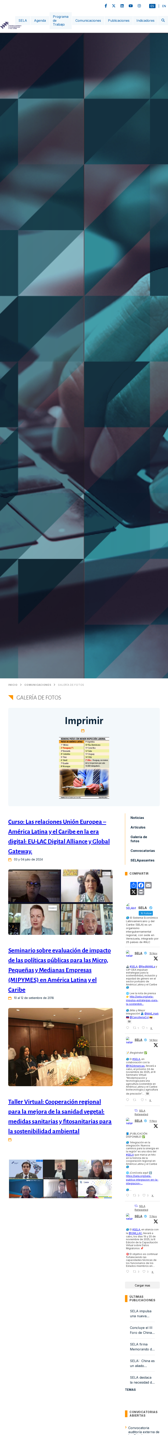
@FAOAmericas (135, 1065)
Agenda (40, 20)
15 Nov (153, 953)
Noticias (137, 818)
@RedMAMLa (147, 966)
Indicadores (145, 20)
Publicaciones (118, 20)
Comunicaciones (88, 20)
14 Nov (153, 1040)
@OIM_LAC (135, 1233)
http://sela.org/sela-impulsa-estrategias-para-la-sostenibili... (142, 1000)
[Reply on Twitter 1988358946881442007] (128, 1195)
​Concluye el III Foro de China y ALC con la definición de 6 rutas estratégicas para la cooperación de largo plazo (142, 1330)
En (164, 6)
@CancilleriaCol (139, 1017)
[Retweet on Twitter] (136, 1110)
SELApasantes (142, 860)
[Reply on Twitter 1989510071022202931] (128, 1027)
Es (152, 6)
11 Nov (153, 1120)
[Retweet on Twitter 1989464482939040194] (136, 1100)
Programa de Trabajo (60, 20)
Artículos (138, 827)
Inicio (12, 684)
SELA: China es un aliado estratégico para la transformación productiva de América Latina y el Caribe (142, 1363)
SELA (22, 20)
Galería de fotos (71, 684)
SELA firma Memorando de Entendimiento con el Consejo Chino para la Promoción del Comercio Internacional (142, 1347)
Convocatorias (143, 851)
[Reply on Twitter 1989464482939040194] (128, 1100)
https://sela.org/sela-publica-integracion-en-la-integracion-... (142, 1179)
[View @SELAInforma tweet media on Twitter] (129, 1021)
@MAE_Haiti (151, 1013)
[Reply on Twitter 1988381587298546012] (128, 1271)
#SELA (133, 966)
